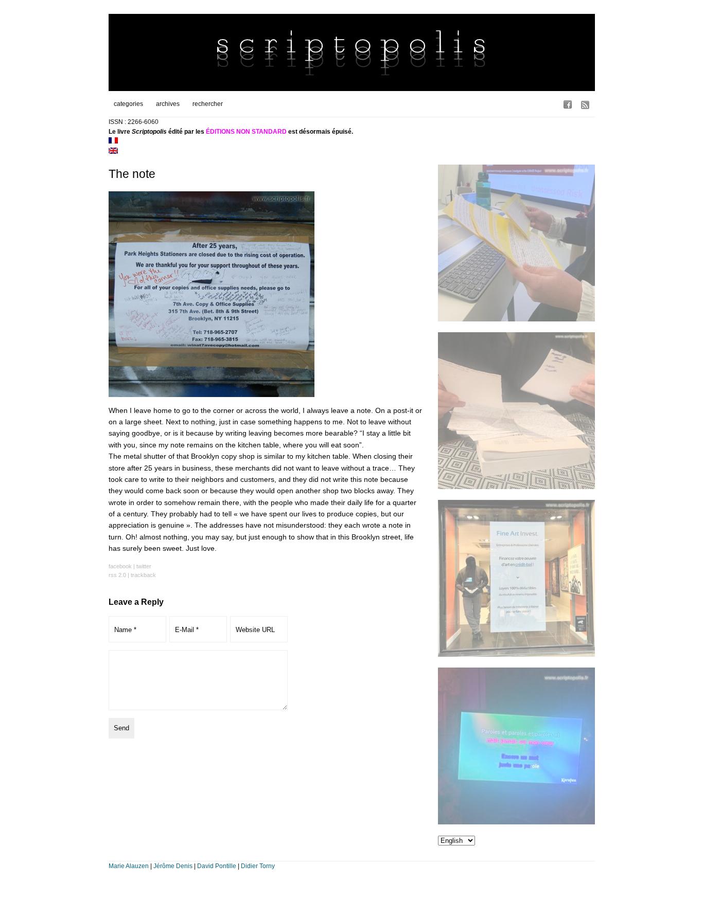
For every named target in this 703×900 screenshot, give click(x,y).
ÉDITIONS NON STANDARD (246, 131)
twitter (143, 566)
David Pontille (216, 866)
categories (128, 103)
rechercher (207, 103)
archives (168, 103)
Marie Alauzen (129, 866)
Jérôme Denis (172, 866)
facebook (120, 566)
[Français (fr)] (113, 141)
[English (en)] (113, 151)
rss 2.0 (117, 575)
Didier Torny (258, 866)
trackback (143, 575)
